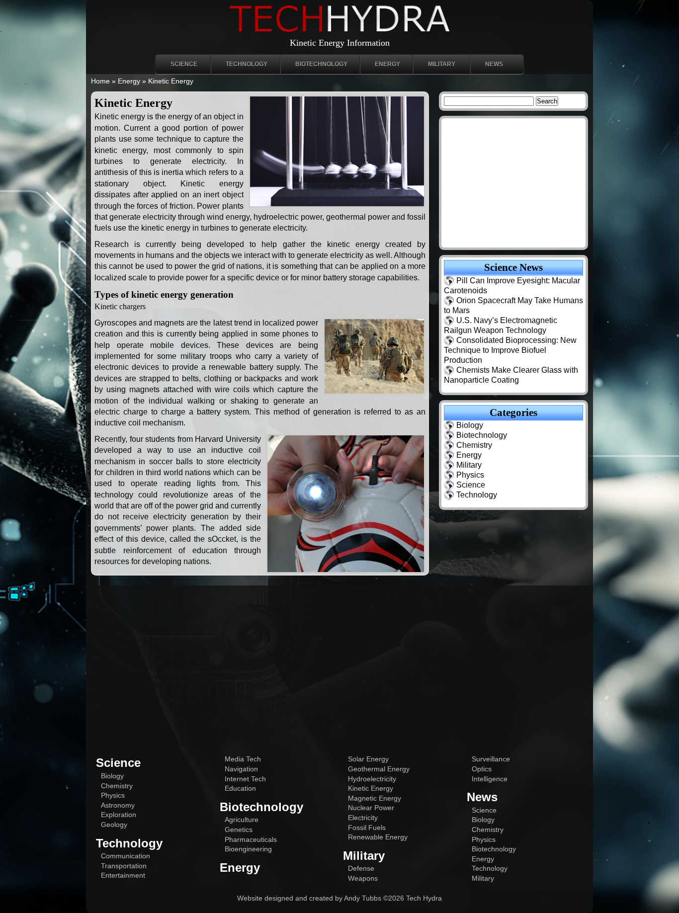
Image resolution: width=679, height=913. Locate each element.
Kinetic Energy (370, 788)
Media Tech (243, 759)
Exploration (118, 815)
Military (441, 64)
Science (183, 64)
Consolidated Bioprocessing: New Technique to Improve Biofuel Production (510, 350)
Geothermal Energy (379, 769)
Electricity (363, 818)
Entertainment (123, 875)
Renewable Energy (378, 837)
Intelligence (490, 779)
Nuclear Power (371, 808)
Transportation (124, 866)
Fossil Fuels (367, 827)
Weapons (363, 878)
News (494, 64)
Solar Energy (368, 759)
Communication (125, 856)
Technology (246, 64)
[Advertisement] (339, 665)
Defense (361, 868)
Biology (469, 425)
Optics (482, 769)
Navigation (241, 769)
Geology (114, 825)
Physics (470, 475)
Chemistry (474, 445)
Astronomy (118, 805)
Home (100, 81)
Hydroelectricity (372, 779)
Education (240, 788)
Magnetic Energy (374, 798)
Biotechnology (321, 64)
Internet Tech (245, 779)
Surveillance (491, 759)
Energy (387, 64)
